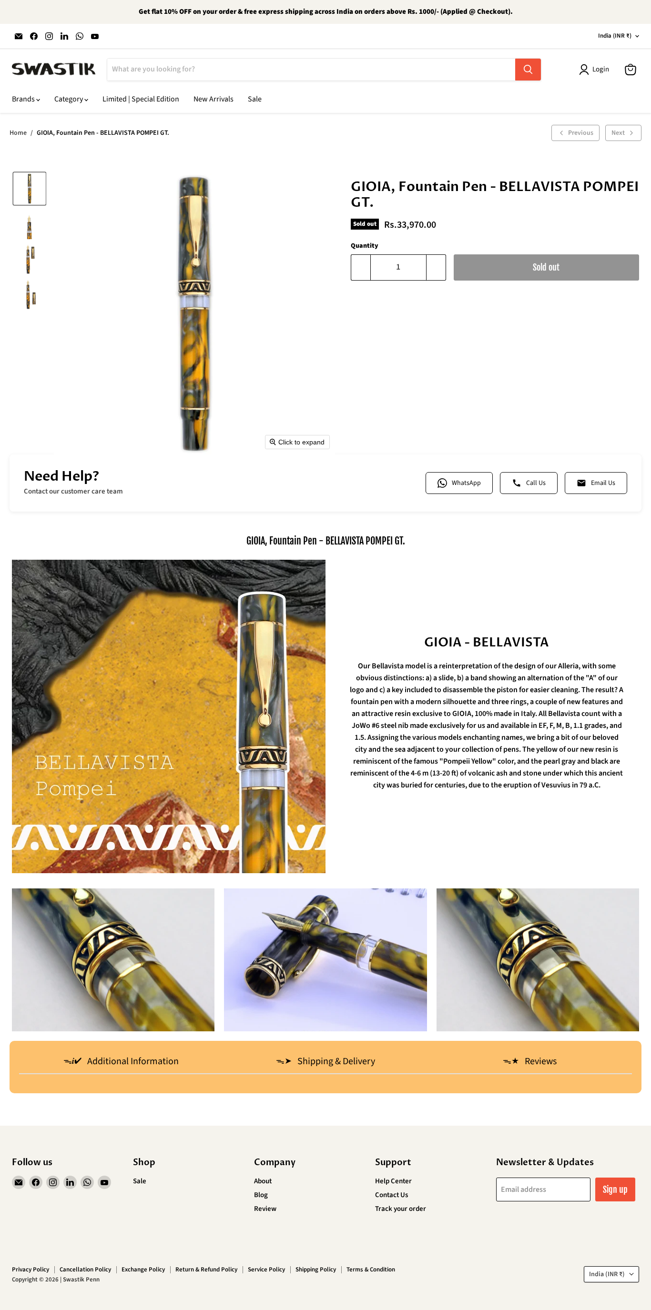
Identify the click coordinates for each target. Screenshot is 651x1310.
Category (69, 99)
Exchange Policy (143, 1269)
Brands (24, 99)
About (263, 1181)
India (614, 35)
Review (265, 1209)
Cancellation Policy (85, 1269)
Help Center (393, 1181)
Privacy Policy (30, 1269)
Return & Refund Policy (206, 1269)
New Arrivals (213, 99)
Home (18, 133)
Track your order (400, 1209)
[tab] (121, 1062)
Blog (261, 1195)
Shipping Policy (315, 1269)
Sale (255, 99)
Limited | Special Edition (140, 99)
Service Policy (266, 1269)
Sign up (615, 1189)
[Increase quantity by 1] (436, 267)
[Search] (528, 70)
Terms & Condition (370, 1269)
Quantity (364, 246)
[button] (29, 188)
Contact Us (391, 1195)
